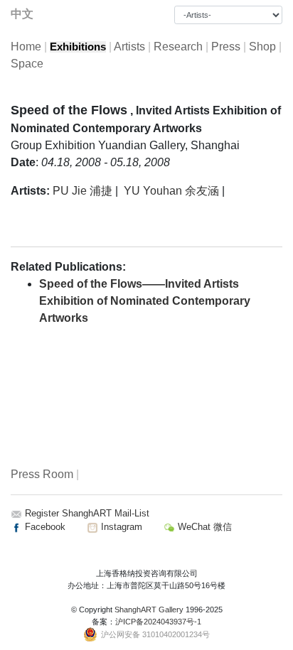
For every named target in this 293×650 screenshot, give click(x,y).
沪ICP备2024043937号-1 (158, 621)
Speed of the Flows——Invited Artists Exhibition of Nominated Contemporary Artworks (144, 301)
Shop (262, 46)
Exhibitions (78, 47)
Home (26, 46)
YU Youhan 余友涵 (171, 191)
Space (27, 64)
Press (225, 46)
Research (178, 46)
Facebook (43, 526)
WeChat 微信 (203, 526)
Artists (129, 46)
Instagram (120, 526)
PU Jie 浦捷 (82, 191)
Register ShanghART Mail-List (87, 513)
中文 (22, 14)
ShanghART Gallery (148, 609)
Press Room (42, 474)
